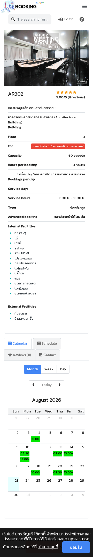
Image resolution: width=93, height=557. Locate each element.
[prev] (33, 384)
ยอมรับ (76, 547)
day (63, 369)
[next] (59, 384)
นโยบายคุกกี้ (48, 547)
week (48, 369)
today (46, 385)
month (32, 369)
